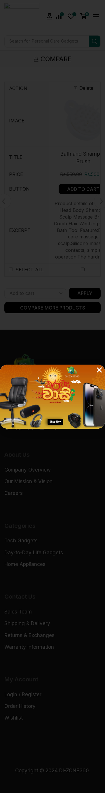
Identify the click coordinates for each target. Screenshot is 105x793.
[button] (99, 370)
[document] (52, 396)
